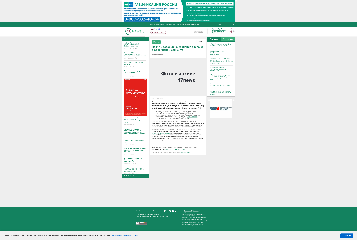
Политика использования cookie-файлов (150, 218)
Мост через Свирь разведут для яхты (134, 64)
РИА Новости (192, 117)
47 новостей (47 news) (191, 210)
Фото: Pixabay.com (158, 98)
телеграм (157, 29)
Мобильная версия (152, 29)
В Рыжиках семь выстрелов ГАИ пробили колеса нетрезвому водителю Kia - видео (220, 77)
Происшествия (170, 24)
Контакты (147, 211)
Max (175, 211)
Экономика (160, 24)
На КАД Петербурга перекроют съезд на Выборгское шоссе (131, 45)
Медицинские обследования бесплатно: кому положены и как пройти (220, 93)
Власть (152, 24)
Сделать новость (159, 32)
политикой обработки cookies (125, 235)
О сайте (139, 211)
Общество (180, 24)
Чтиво (187, 24)
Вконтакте (170, 211)
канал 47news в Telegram (172, 149)
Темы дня (214, 39)
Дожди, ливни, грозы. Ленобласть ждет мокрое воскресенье (219, 53)
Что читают (228, 39)
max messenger (159, 29)
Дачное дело (195, 24)
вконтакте (154, 29)
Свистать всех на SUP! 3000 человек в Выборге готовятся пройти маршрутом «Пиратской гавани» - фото (221, 61)
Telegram (173, 211)
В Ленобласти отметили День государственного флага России (220, 46)
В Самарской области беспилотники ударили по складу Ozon (219, 69)
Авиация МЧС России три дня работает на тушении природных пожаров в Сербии (135, 55)
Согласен (347, 235)
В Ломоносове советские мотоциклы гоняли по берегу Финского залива (134, 171)
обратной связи (185, 152)
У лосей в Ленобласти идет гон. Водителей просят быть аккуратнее (220, 85)
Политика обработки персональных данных (152, 216)
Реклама (156, 211)
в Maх (183, 149)
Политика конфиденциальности (147, 214)
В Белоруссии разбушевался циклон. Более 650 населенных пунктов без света (134, 121)
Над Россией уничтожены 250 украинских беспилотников (135, 142)
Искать (233, 24)
